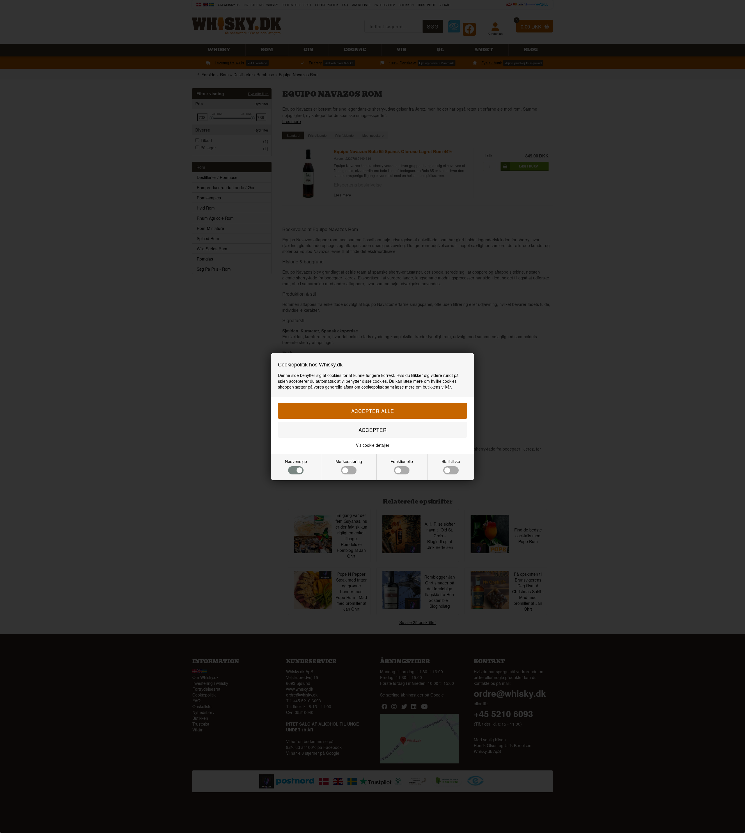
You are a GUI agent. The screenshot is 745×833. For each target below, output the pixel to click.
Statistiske (450, 461)
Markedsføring (349, 461)
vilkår (446, 387)
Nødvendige (296, 461)
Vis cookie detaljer (372, 445)
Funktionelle (402, 461)
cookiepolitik (372, 387)
